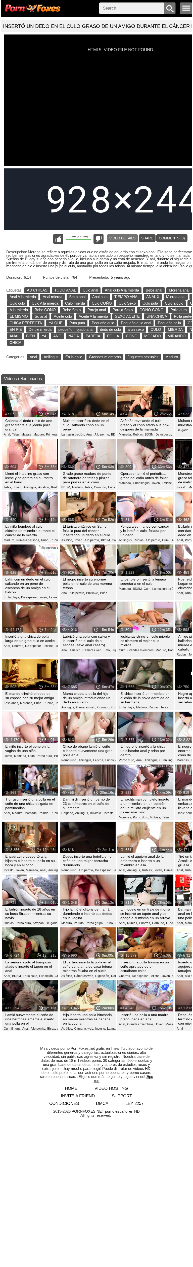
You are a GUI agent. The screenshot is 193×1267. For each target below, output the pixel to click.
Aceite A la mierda (93, 316)
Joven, (17, 487)
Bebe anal (154, 290)
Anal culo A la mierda (122, 290)
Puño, (45, 540)
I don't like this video (98, 239)
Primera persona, (58, 434)
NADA (73, 336)
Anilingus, (30, 487)
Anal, (7, 434)
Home (71, 1088)
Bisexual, (53, 1028)
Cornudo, (100, 487)
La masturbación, (73, 434)
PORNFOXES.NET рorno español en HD (106, 1111)
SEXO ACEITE (127, 316)
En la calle (73, 357)
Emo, (107, 650)
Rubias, (138, 434)
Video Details (122, 238)
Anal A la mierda (23, 297)
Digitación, (102, 976)
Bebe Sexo (72, 310)
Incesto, (182, 487)
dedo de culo (110, 329)
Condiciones (64, 1103)
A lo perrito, (102, 434)
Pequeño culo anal (136, 323)
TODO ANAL (65, 290)
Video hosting (111, 1088)
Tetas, (16, 434)
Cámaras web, (92, 650)
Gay (114, 540)
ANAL (14, 336)
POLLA (113, 336)
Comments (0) (172, 238)
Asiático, (44, 487)
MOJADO (152, 336)
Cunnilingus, (141, 483)
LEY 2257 (134, 1103)
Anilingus (51, 357)
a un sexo (136, 329)
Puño (103, 593)
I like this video (58, 239)
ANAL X (152, 297)
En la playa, (12, 597)
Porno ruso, (69, 760)
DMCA (102, 1103)
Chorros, (18, 646)
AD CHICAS (37, 290)
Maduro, (39, 434)
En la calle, (115, 487)
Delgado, (183, 430)
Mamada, (125, 434)
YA (44, 336)
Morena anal (179, 290)
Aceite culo (63, 316)
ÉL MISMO (19, 316)
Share (147, 238)
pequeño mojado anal (75, 329)
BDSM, (149, 434)
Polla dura (178, 310)
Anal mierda (52, 297)
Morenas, (26, 703)
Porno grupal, (95, 923)
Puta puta (77, 323)
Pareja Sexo (123, 310)
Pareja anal (96, 310)
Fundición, (112, 760)
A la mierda (19, 310)
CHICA (15, 342)
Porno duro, (45, 756)
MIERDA (175, 329)
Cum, (165, 540)
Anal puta (100, 297)
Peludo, (44, 813)
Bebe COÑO (45, 310)
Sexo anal (77, 297)
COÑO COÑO (151, 310)
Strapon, (38, 923)
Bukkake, (57, 487)
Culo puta (150, 303)
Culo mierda (75, 303)
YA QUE (56, 323)
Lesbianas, (11, 703)
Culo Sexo (127, 303)
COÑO (131, 336)
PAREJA (93, 336)
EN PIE (16, 329)
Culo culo (17, 303)
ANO (57, 336)
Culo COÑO (102, 303)
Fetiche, (167, 483)
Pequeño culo (103, 323)
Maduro (171, 357)
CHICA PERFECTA (26, 323)
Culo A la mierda (45, 303)
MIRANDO (177, 336)
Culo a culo (174, 303)
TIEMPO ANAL (126, 297)
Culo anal (90, 290)
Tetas (164, 707)
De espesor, (164, 434)
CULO (156, 329)
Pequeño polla (169, 323)
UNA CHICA (157, 316)
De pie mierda (40, 329)
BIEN (30, 336)
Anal (33, 357)
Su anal (41, 316)
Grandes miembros (105, 357)
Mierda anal (175, 297)
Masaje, (26, 434)
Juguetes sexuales (143, 357)
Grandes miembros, (140, 650)
